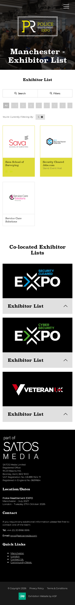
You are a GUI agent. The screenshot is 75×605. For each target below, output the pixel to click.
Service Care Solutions (13, 220)
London (15, 556)
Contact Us (17, 559)
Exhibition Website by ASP (42, 596)
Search (22, 93)
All (6, 105)
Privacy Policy (36, 588)
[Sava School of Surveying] (19, 142)
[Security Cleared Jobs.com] (56, 142)
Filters (56, 93)
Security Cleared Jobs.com (53, 163)
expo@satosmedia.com (23, 535)
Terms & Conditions (57, 588)
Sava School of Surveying (14, 163)
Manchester (17, 553)
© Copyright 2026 (17, 588)
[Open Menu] (66, 6)
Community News (21, 562)
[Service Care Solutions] (19, 198)
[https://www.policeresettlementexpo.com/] (38, 34)
